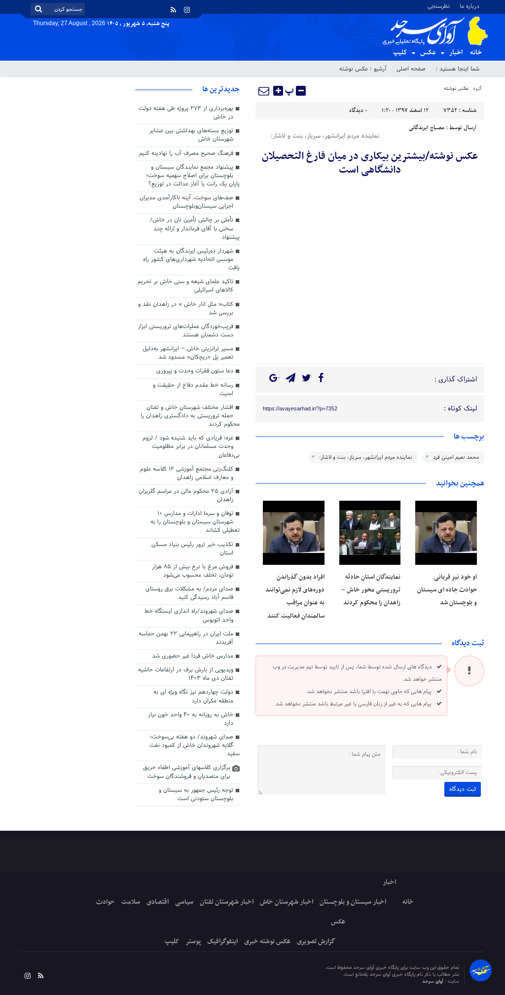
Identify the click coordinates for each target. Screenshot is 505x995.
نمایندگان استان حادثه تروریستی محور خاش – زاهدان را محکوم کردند (370, 590)
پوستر (193, 941)
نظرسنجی (439, 5)
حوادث (105, 902)
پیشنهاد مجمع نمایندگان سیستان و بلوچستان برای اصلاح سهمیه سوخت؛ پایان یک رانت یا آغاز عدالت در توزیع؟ (193, 175)
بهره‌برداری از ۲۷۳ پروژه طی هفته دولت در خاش (186, 113)
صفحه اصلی (411, 69)
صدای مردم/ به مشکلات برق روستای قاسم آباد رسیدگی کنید (189, 593)
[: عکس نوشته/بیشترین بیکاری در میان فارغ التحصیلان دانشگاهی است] (264, 91)
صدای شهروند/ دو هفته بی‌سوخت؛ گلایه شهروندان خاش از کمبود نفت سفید (194, 745)
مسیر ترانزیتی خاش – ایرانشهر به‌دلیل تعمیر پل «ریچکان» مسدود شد (188, 353)
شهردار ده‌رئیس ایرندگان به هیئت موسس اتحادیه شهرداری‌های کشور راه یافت (191, 259)
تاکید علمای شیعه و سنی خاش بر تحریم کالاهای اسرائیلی (185, 286)
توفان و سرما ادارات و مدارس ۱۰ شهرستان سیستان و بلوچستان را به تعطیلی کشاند (195, 522)
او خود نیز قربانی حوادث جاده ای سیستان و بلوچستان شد (447, 590)
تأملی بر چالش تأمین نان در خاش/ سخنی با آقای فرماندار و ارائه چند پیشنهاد (195, 228)
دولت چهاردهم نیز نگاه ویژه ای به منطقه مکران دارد (193, 696)
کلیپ (400, 52)
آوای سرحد (433, 981)
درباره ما (469, 5)
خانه (476, 52)
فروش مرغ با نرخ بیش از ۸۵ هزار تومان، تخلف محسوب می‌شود (192, 571)
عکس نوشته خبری (267, 941)
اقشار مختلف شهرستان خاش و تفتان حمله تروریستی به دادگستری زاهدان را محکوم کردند (190, 416)
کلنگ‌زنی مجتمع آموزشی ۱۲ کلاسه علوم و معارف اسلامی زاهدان (186, 473)
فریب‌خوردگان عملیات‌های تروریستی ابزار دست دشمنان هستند (185, 331)
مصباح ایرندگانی (426, 128)
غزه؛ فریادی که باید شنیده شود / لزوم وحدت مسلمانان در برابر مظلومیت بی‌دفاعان (191, 446)
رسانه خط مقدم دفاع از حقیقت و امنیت (193, 389)
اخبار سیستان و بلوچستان (353, 902)
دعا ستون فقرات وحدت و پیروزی (194, 371)
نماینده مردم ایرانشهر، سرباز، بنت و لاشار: (365, 457)
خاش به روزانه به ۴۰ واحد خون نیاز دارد (190, 719)
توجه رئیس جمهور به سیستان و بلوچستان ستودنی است (196, 794)
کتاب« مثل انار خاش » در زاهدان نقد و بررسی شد (185, 308)
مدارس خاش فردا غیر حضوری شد (192, 656)
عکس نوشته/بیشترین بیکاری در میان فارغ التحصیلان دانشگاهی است (370, 163)
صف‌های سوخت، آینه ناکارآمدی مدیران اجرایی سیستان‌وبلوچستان (186, 202)
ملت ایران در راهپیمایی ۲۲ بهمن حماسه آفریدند (186, 638)
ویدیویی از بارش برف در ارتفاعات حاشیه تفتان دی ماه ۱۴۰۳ (185, 674)
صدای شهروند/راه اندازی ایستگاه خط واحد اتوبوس (188, 615)
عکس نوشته (353, 69)
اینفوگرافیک (222, 941)
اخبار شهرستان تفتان (226, 902)
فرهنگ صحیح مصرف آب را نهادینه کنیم (186, 153)
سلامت (130, 902)
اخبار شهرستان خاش (286, 902)
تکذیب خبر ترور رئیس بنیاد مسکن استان (192, 549)
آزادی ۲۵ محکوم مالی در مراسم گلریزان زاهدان (186, 495)
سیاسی (184, 902)
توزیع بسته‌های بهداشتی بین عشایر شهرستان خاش (191, 135)
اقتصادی (157, 902)
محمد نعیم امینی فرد (456, 457)
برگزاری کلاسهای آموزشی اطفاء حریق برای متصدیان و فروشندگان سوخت (186, 772)
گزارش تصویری (316, 941)
